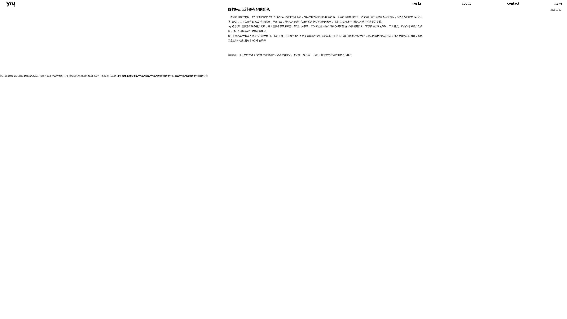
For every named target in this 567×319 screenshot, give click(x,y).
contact (512, 3)
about (467, 3)
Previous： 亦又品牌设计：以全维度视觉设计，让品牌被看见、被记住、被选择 (269, 55)
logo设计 (284, 17)
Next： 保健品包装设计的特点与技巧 (332, 55)
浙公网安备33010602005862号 (84, 76)
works (420, 3)
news (559, 3)
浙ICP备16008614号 (111, 76)
